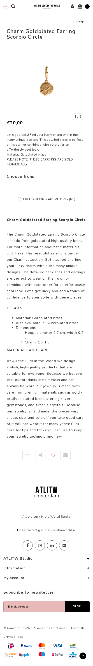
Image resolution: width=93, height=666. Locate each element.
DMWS (8, 637)
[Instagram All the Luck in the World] (40, 545)
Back (80, 22)
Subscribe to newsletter (28, 592)
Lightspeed (59, 628)
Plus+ (20, 637)
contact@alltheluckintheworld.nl (51, 530)
